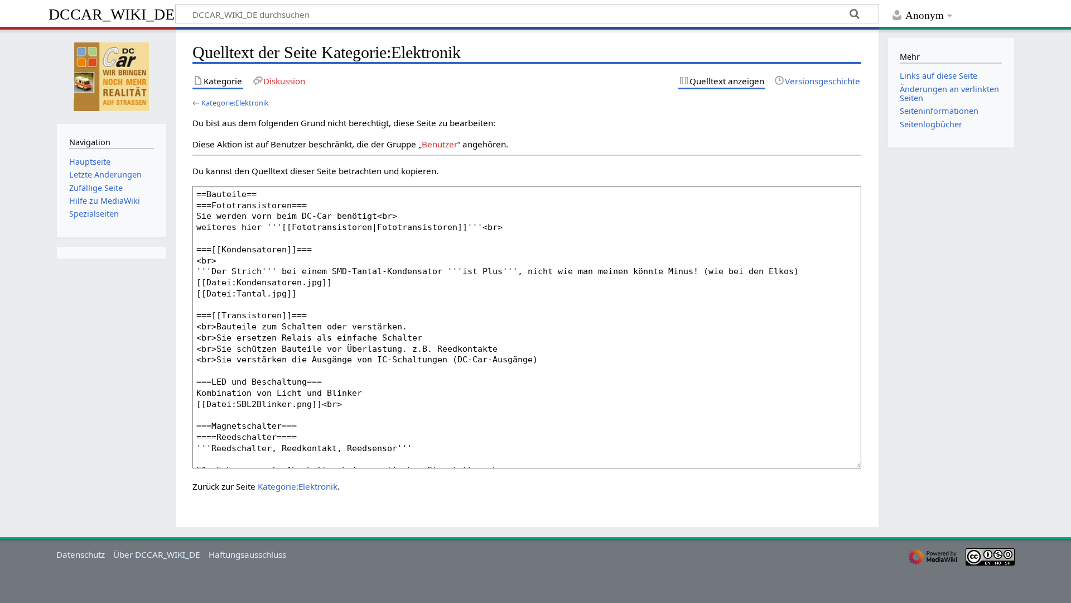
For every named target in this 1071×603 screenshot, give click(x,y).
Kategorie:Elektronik (235, 103)
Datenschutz (80, 554)
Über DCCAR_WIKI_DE (156, 554)
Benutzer (439, 144)
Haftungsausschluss (247, 554)
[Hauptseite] (111, 75)
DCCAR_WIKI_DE (111, 14)
